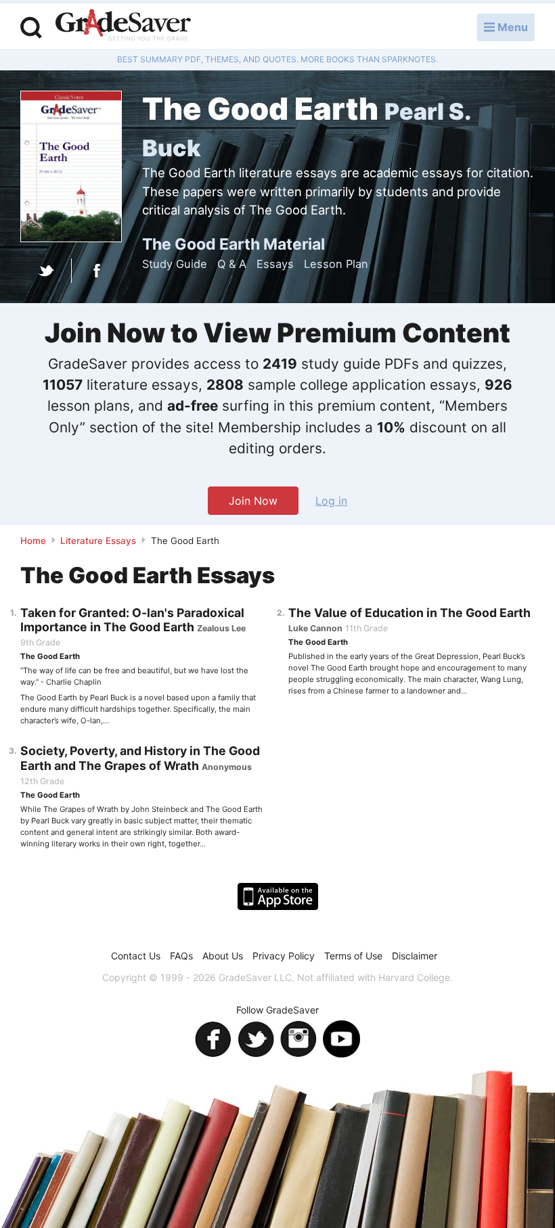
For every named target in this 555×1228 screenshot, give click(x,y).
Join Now (253, 500)
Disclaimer (414, 955)
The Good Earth (50, 656)
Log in (331, 500)
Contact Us (135, 955)
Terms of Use (353, 955)
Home (33, 540)
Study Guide (174, 264)
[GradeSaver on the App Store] (278, 896)
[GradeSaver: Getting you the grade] (123, 26)
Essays (275, 264)
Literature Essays (98, 540)
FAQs (181, 955)
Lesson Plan (336, 264)
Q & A (231, 264)
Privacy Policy (283, 955)
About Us (222, 955)
